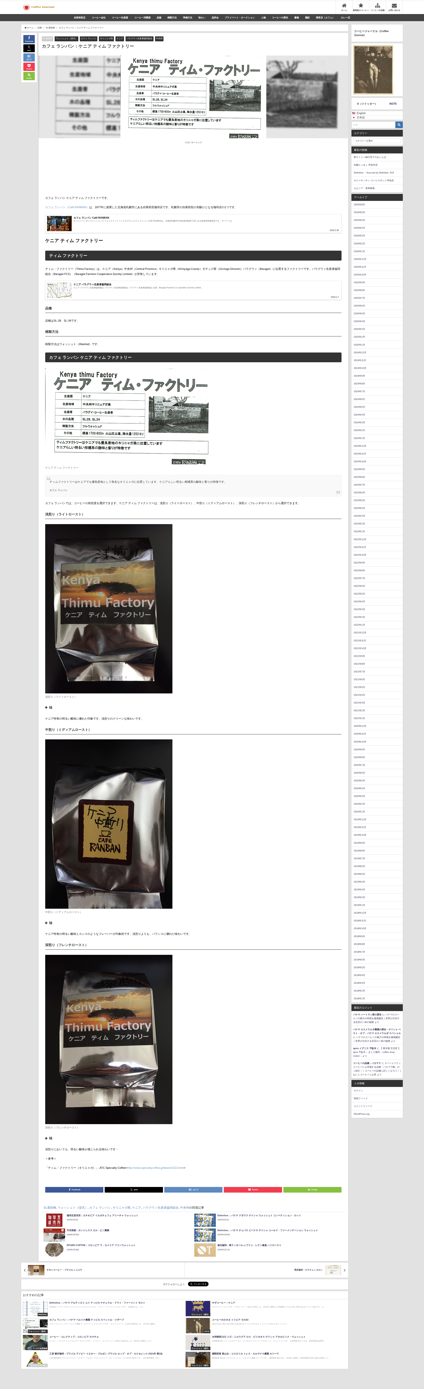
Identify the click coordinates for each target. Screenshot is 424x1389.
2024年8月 (359, 383)
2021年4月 (359, 695)
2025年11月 (360, 267)
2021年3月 (359, 703)
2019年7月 (359, 858)
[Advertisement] (119, 169)
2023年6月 (359, 492)
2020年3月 (359, 796)
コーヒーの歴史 (280, 17)
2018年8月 (359, 944)
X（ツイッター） (367, 103)
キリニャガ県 (106, 38)
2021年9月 (359, 656)
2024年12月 (360, 352)
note (393, 103)
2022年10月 (360, 555)
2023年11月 (360, 454)
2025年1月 (359, 345)
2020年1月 (359, 811)
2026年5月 (359, 220)
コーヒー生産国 (120, 17)
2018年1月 (359, 998)
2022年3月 (359, 609)
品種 (159, 17)
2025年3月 (359, 329)
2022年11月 (360, 547)
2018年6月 (359, 959)
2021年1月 (359, 718)
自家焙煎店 (79, 17)
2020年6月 (359, 773)
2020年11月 (360, 734)
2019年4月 (359, 882)
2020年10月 (360, 742)
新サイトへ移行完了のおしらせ (370, 157)
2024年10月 (360, 368)
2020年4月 (359, 788)
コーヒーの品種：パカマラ (367, 1063)
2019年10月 (360, 835)
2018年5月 (359, 967)
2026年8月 (359, 204)
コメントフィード (363, 1106)
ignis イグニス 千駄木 (364, 1048)
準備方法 (187, 17)
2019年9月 (359, 843)
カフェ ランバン (88, 38)
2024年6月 (359, 399)
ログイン (358, 1090)
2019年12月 (360, 819)
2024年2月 (359, 430)
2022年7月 (359, 578)
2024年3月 (359, 422)
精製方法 (172, 17)
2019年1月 (359, 905)
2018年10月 (360, 928)
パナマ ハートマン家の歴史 (367, 1014)
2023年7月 (359, 485)
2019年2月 (359, 897)
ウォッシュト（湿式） (66, 38)
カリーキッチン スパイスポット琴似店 (374, 180)
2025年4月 (359, 321)
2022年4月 (359, 601)
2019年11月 (360, 827)
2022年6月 (359, 586)
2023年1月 (359, 531)
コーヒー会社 (99, 17)
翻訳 (307, 17)
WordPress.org (362, 1114)
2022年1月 (359, 625)
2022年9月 (359, 562)
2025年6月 (359, 306)
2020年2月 (359, 804)
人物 (263, 17)
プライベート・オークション (240, 17)
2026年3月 (359, 235)
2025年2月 (359, 337)
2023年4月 (359, 508)
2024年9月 (359, 376)
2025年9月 (359, 282)
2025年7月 (359, 298)
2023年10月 (360, 461)
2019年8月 (359, 851)
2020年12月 (360, 726)
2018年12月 (360, 913)
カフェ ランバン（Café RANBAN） (67, 207)
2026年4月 (359, 228)
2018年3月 (359, 983)
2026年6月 (359, 212)
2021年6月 (359, 679)
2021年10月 (360, 648)
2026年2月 (359, 243)
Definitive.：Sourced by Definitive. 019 (374, 172)
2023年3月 (359, 516)
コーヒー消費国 (142, 17)
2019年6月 (359, 866)
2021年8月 (359, 664)
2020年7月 (359, 765)
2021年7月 (359, 671)
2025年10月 (360, 274)
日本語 (361, 117)
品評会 (215, 17)
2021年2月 (359, 710)
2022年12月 (360, 539)
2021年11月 (360, 640)
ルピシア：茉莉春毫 (364, 188)
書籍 (296, 17)
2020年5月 (359, 780)
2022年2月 (359, 617)
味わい (201, 17)
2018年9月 (359, 936)
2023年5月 (359, 500)
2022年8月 (359, 570)
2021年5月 (359, 687)
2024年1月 (359, 438)
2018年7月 (359, 952)
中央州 (159, 38)
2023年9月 (359, 469)
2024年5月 (359, 407)
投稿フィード (361, 1098)
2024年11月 (360, 360)
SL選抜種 (47, 38)
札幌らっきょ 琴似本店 (366, 165)
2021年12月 (360, 632)
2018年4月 (359, 975)
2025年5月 (359, 313)
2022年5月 (359, 594)
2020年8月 (359, 757)
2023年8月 (359, 477)
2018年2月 (359, 991)
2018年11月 (360, 920)
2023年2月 (359, 523)
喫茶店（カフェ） (325, 17)
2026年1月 (359, 251)
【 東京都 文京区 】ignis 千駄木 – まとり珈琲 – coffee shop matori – (376, 1052)
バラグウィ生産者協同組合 (139, 38)
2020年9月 (359, 749)
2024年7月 (359, 391)
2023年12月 (360, 446)
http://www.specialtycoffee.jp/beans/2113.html (155, 1167)
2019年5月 (359, 874)
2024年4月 (359, 415)
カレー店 (345, 17)
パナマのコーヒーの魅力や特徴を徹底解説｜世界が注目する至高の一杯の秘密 (376, 1018)
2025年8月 (359, 290)
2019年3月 (359, 889)
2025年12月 (360, 259)
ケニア (120, 38)
